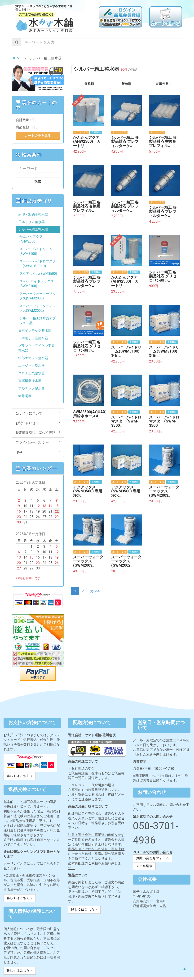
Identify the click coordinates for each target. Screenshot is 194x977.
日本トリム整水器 (31, 222)
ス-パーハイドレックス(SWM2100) (36, 283)
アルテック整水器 (31, 388)
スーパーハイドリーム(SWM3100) (36, 251)
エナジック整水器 (31, 365)
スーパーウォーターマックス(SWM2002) (37, 308)
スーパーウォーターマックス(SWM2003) (37, 296)
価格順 (89, 84)
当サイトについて (29, 413)
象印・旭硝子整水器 (33, 214)
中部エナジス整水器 (33, 358)
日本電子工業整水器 (33, 338)
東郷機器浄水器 (29, 381)
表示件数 (163, 84)
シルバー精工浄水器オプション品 (37, 320)
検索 (38, 181)
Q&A (19, 452)
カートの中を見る (38, 135)
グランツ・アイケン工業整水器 (36, 348)
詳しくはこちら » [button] (20, 776)
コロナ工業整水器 (31, 373)
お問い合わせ (25, 423)
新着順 (127, 84)
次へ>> (95, 591)
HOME (17, 58)
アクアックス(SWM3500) (38, 273)
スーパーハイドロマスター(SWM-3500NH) (37, 263)
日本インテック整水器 (34, 330)
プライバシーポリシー (32, 442)
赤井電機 (24, 396)
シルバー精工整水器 (33, 229)
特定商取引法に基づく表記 (35, 433)
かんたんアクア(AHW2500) (31, 239)
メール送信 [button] (144, 866)
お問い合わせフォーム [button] (152, 858)
